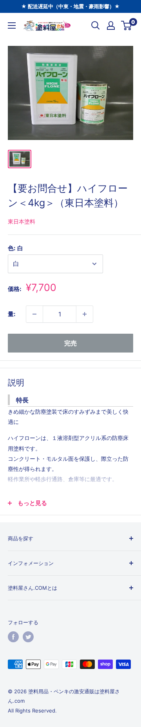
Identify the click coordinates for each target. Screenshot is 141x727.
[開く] (95, 25)
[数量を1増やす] (84, 314)
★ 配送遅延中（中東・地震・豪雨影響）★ (70, 6)
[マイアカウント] (111, 25)
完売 (70, 343)
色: (15, 248)
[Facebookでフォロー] (13, 636)
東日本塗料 (21, 221)
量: (11, 314)
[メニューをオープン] (12, 25)
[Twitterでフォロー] (28, 636)
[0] (127, 25)
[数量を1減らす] (34, 314)
